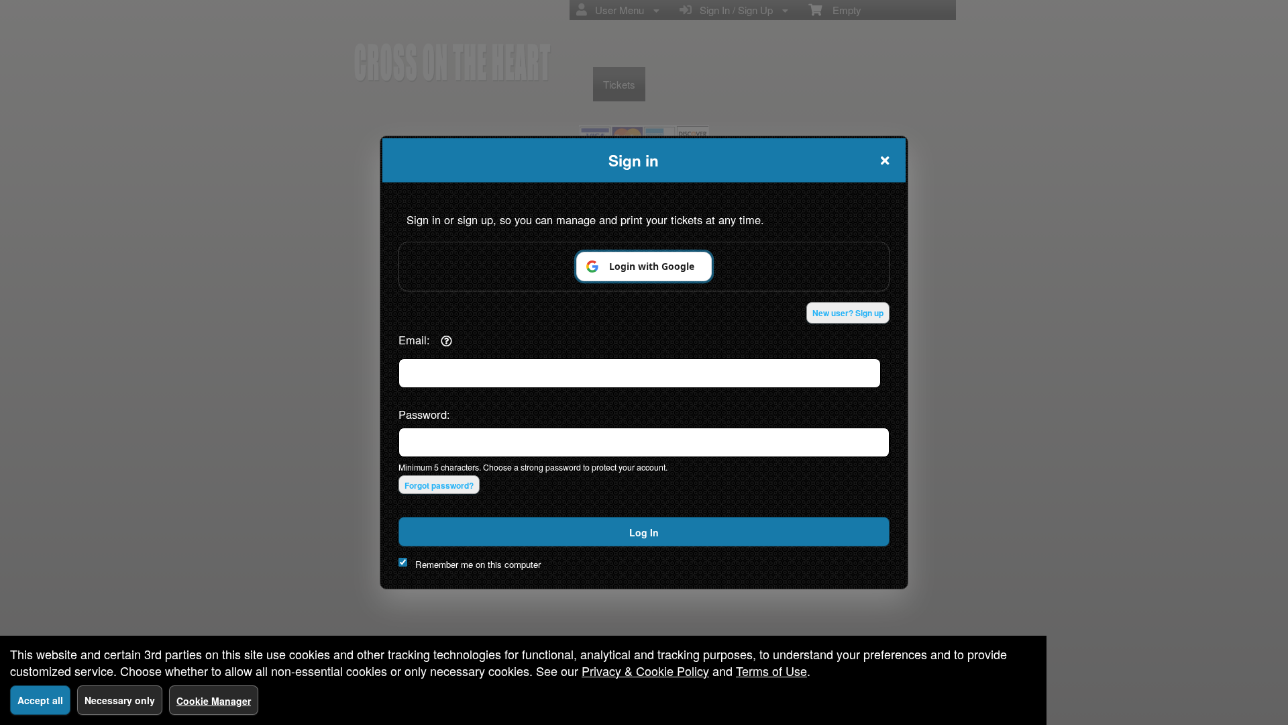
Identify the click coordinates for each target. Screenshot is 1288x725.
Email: (414, 340)
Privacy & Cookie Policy (645, 670)
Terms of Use (771, 670)
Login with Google (651, 266)
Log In (644, 532)
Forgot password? (439, 485)
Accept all (40, 700)
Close (884, 160)
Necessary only (120, 700)
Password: (424, 414)
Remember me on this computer (478, 564)
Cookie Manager (213, 701)
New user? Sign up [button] (847, 313)
